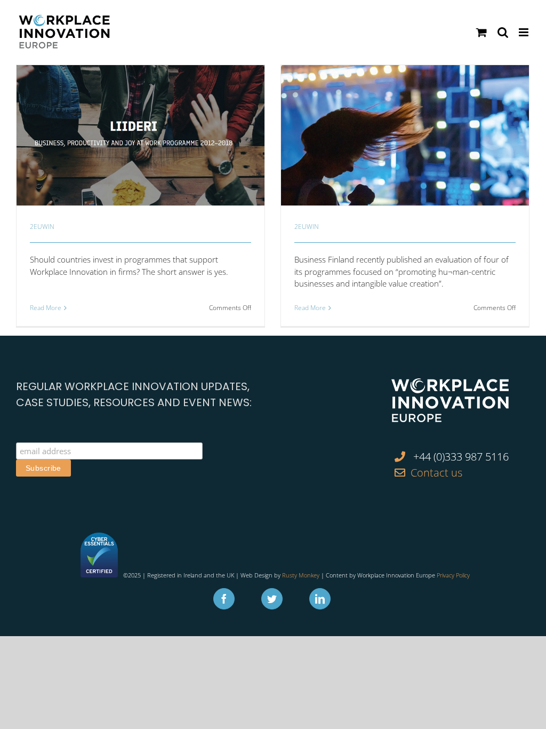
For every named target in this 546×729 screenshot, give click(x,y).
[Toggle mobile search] (502, 32)
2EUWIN (42, 226)
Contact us (436, 472)
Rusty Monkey (300, 575)
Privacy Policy (453, 575)
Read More (45, 307)
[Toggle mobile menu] (524, 32)
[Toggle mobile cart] (481, 32)
